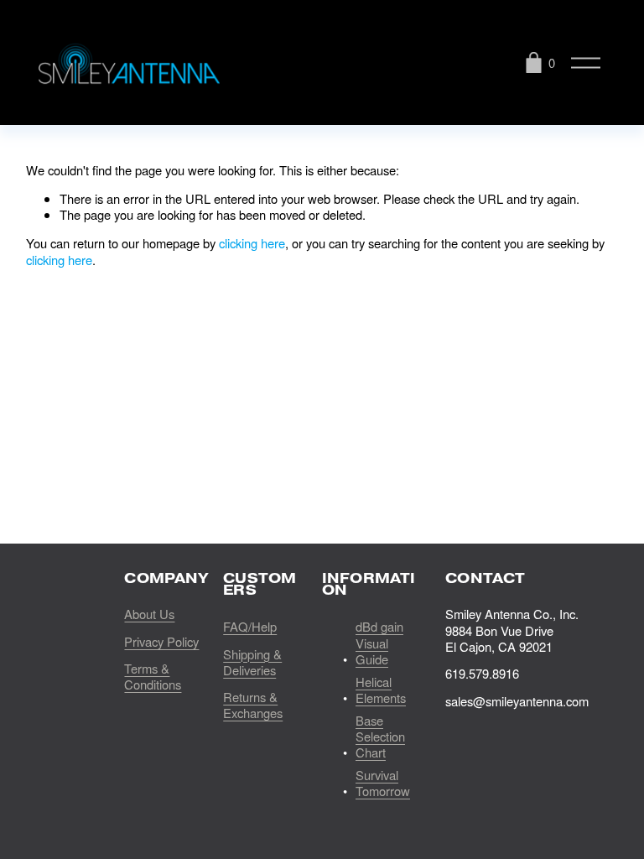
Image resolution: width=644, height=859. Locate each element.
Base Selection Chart (380, 736)
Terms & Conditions (152, 676)
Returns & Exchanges (253, 705)
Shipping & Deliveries (252, 662)
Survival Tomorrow (383, 783)
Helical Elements (381, 690)
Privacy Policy (161, 641)
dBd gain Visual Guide (379, 642)
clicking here (252, 243)
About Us (149, 614)
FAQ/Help (250, 626)
